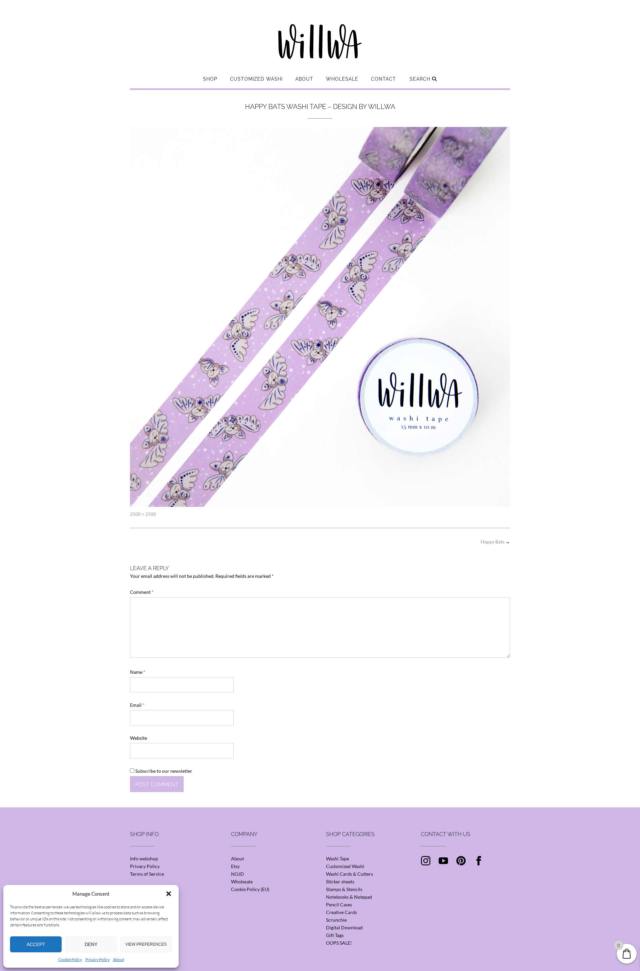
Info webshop (144, 858)
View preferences (146, 944)
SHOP (210, 79)
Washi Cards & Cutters (349, 874)
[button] (168, 893)
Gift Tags (335, 935)
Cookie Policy (70, 959)
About (118, 959)
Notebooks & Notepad (349, 897)
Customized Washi (256, 79)
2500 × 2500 (143, 514)
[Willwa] (320, 31)
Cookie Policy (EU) (250, 889)
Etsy (235, 866)
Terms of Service (147, 874)
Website (138, 738)
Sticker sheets (340, 881)
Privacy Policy (97, 959)
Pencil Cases (339, 904)
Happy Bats (495, 541)
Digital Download (344, 927)
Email (137, 705)
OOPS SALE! (339, 943)
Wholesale (342, 79)
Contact (383, 79)
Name (137, 672)
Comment (142, 592)
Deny (91, 944)
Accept (36, 944)
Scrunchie (336, 920)
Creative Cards (341, 912)
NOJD (237, 874)
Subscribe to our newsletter (163, 771)
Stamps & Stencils (344, 889)
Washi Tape (337, 858)
